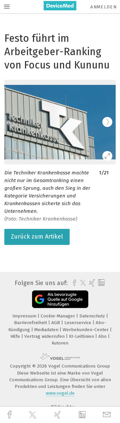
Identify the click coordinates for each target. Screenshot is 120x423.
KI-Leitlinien (82, 336)
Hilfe (15, 336)
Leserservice (78, 322)
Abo (103, 336)
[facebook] (10, 415)
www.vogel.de (60, 393)
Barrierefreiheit (31, 322)
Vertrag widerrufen (45, 336)
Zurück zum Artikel (37, 236)
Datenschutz (92, 316)
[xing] (58, 415)
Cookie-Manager (58, 316)
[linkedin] (83, 415)
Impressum (25, 316)
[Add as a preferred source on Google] (60, 299)
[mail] (107, 415)
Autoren (60, 343)
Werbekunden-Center (86, 329)
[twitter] (33, 415)
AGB (56, 322)
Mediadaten (47, 329)
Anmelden (103, 7)
